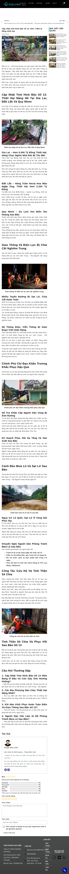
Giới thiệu (31, 3)
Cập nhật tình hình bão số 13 (24, 71)
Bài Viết (48, 3)
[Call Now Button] (64, 870)
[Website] (8, 769)
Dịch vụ (55, 3)
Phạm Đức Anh (11, 748)
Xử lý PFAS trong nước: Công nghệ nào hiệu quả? (61, 35)
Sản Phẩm (39, 3)
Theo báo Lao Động (10, 158)
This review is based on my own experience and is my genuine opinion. (26, 828)
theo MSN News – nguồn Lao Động (26, 192)
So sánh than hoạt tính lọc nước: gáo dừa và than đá (62, 59)
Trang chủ (23, 3)
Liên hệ (24, 5)
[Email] (5, 769)
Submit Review (9, 833)
